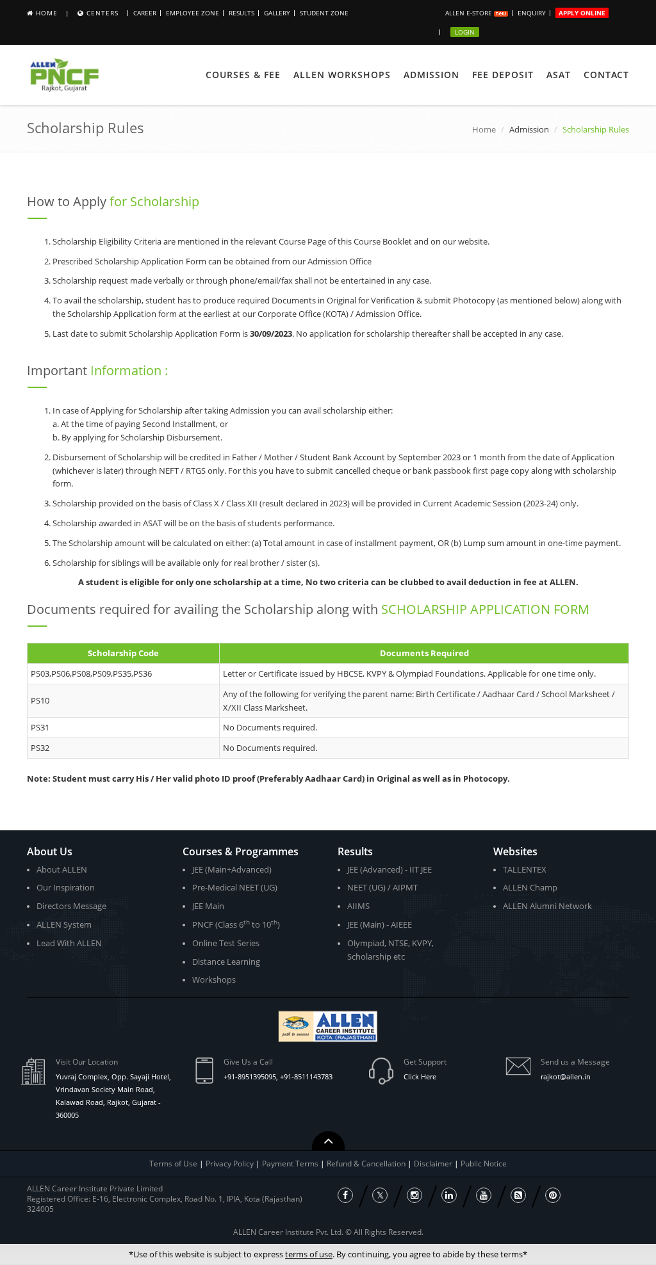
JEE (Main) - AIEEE (379, 924)
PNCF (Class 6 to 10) (236, 924)
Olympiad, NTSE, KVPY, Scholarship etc (390, 949)
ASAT (558, 74)
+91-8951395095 (250, 1076)
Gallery (277, 12)
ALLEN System (64, 924)
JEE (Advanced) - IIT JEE (389, 869)
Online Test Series (225, 943)
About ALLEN (62, 869)
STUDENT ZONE (324, 12)
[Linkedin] (449, 1195)
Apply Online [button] (582, 12)
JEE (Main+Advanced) (232, 869)
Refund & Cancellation (367, 1163)
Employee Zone (192, 12)
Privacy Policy (230, 1163)
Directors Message (71, 906)
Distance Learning (226, 961)
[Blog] (518, 1195)
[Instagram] (414, 1195)
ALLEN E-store (469, 12)
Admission (431, 74)
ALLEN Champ (530, 887)
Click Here (420, 1076)
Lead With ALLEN (69, 943)
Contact (606, 74)
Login (465, 32)
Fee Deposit (503, 74)
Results (241, 12)
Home (47, 12)
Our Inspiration (66, 887)
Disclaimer (434, 1163)
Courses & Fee (243, 74)
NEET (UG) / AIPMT (382, 887)
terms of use (308, 1254)
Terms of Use (173, 1163)
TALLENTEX (524, 869)
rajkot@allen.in (566, 1076)
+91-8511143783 (306, 1076)
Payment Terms (291, 1163)
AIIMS (358, 906)
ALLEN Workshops (342, 74)
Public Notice (484, 1163)
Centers (102, 12)
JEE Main (208, 906)
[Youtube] (483, 1195)
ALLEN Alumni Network (547, 906)
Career (144, 12)
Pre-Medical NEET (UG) (234, 887)
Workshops (214, 979)
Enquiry (532, 12)
